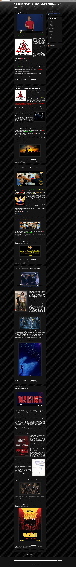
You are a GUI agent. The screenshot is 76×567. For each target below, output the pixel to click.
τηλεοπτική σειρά (31, 546)
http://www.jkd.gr (28, 75)
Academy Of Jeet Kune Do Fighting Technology (54, 13)
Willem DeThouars (27, 262)
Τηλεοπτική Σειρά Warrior (21, 388)
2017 (50, 34)
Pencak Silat (17, 262)
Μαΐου (51, 29)
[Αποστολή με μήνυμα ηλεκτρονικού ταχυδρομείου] (31, 79)
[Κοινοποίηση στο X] (33, 79)
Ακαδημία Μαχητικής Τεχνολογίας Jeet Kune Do (37, 4)
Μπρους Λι (23, 546)
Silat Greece (22, 262)
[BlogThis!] (32, 79)
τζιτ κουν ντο (27, 546)
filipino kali (38, 80)
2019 (50, 24)
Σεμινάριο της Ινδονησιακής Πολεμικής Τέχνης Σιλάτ (29, 167)
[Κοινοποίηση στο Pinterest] (35, 79)
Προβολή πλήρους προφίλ (52, 46)
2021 (50, 21)
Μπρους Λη (19, 546)
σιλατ (27, 381)
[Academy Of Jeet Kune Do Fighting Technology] (48, 14)
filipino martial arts (39, 161)
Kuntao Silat (32, 381)
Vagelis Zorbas (52, 45)
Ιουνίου (51, 28)
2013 (50, 40)
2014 (50, 38)
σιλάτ (29, 381)
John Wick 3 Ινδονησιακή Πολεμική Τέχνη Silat (27, 268)
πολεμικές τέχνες (20, 161)
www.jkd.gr (49, 15)
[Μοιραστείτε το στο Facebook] (34, 79)
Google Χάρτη (35, 73)
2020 (50, 22)
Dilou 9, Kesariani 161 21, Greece (22, 162)
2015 (50, 37)
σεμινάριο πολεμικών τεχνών (21, 80)
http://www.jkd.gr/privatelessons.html (31, 76)
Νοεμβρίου (52, 25)
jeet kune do (40, 546)
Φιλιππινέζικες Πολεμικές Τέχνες (31, 80)
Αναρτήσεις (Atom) (32, 554)
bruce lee (36, 546)
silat (19, 262)
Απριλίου (52, 31)
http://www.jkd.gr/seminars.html (27, 71)
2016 (50, 35)
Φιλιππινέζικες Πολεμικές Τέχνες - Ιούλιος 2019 (27, 88)
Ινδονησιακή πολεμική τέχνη (21, 381)
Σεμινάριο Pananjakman (21, 13)
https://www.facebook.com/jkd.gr (23, 142)
